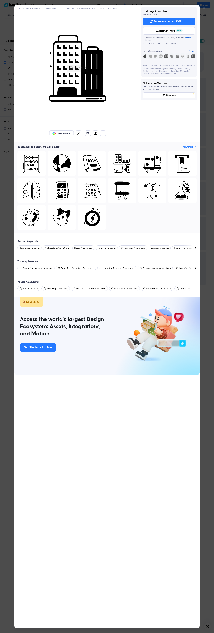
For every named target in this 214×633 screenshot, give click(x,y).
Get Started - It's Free (38, 347)
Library (186, 68)
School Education (168, 73)
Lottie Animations (32, 8)
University (184, 71)
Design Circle (151, 14)
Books (179, 68)
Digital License (170, 43)
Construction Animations (133, 247)
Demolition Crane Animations (91, 288)
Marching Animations (57, 288)
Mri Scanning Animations (158, 288)
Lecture (146, 73)
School (172, 68)
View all (192, 51)
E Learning (174, 71)
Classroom (164, 71)
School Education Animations (51, 8)
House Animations (83, 247)
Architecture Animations (57, 247)
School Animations (70, 8)
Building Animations (108, 8)
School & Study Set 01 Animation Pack (89, 8)
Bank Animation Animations (157, 268)
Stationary (155, 73)
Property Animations (184, 247)
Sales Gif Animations (189, 268)
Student (146, 71)
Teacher (154, 71)
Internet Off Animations (126, 288)
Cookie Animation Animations (37, 268)
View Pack (188, 146)
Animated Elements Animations (118, 268)
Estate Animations (160, 247)
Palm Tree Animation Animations (77, 268)
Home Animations (106, 247)
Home (19, 8)
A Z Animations (30, 288)
